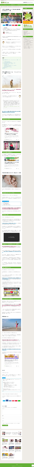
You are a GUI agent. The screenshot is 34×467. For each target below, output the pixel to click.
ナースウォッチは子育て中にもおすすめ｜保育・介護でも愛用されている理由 (28, 41)
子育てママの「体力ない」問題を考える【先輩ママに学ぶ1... (5, 444)
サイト (3, 420)
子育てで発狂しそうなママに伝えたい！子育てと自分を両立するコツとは (28, 39)
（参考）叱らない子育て (7, 61)
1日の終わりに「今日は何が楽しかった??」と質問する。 (11, 65)
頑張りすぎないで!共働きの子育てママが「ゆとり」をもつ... (11, 451)
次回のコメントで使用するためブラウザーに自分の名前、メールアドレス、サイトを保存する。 (11, 423)
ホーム (2, 6)
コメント (3, 408)
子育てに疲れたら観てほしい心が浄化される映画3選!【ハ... (5, 458)
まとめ (4, 68)
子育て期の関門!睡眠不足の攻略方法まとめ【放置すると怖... (11, 444)
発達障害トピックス (26, 34)
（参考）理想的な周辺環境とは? (8, 62)
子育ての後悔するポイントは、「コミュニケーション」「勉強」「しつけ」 (11, 60)
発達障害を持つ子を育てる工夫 (27, 33)
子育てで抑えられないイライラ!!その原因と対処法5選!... (11, 458)
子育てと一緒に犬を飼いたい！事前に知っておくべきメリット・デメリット (28, 45)
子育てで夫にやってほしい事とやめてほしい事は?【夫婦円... (18, 451)
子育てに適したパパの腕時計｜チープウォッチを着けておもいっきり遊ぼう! (28, 47)
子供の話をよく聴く (7, 64)
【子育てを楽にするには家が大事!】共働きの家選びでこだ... (18, 444)
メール (3, 418)
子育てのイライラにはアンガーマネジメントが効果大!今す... (5, 451)
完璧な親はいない (5, 67)
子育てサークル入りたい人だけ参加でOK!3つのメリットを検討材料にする (28, 43)
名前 (3, 415)
